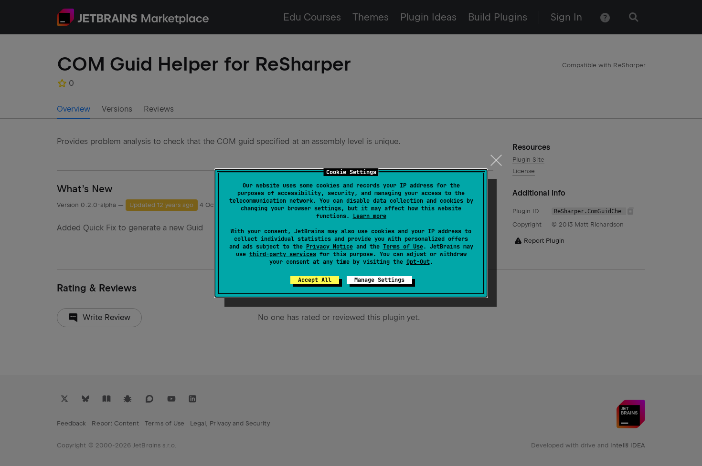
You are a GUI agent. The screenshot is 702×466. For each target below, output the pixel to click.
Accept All (314, 280)
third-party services (282, 254)
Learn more (369, 216)
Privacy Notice (329, 246)
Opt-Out (418, 262)
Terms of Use (403, 246)
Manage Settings (379, 280)
